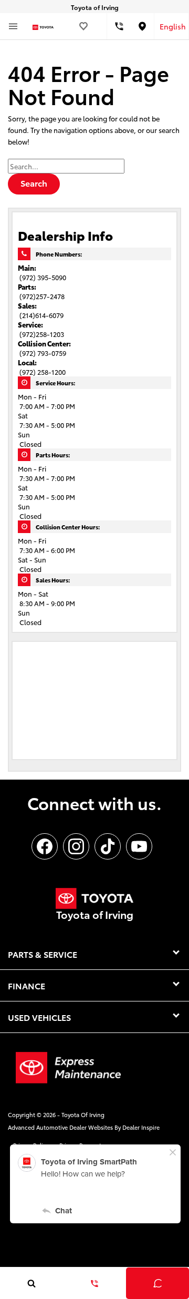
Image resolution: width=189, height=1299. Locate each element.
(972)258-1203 (41, 334)
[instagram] (76, 846)
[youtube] (139, 846)
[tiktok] (107, 846)
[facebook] (45, 846)
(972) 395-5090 (42, 277)
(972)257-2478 (42, 296)
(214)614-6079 (41, 315)
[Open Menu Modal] (13, 26)
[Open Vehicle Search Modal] (31, 1283)
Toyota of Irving (82, 1114)
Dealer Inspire (141, 1127)
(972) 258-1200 (42, 371)
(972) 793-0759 (42, 352)
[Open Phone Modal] (119, 26)
